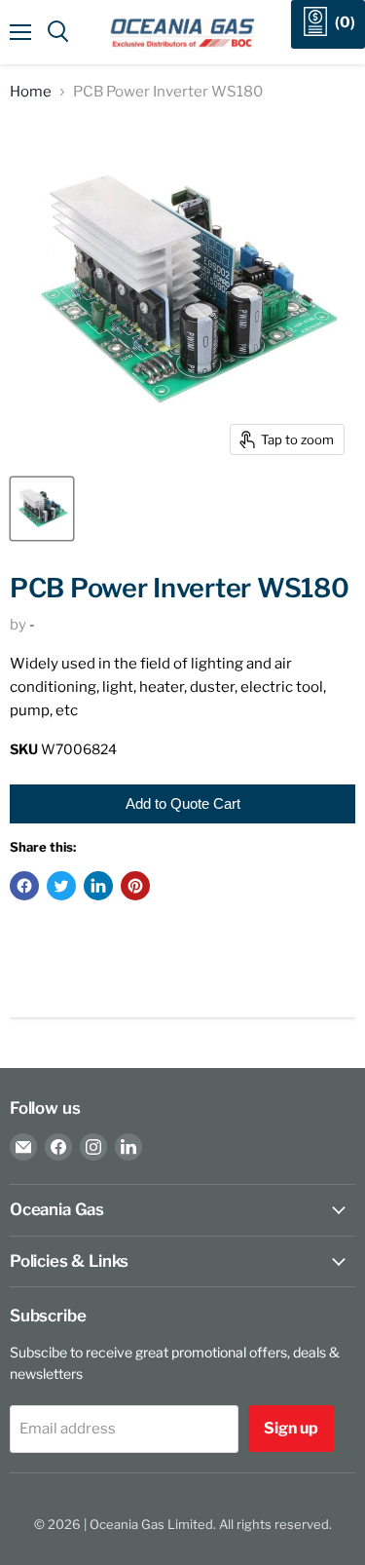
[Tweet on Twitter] (61, 885)
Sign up (291, 1428)
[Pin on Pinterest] (135, 885)
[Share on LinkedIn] (98, 885)
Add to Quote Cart (183, 803)
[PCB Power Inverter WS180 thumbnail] (42, 508)
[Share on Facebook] (24, 885)
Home (31, 92)
